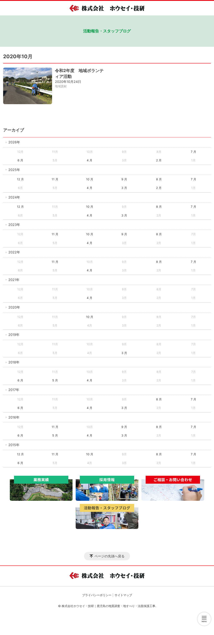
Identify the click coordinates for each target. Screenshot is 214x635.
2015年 (13, 445)
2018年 (13, 362)
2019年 (13, 335)
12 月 (20, 179)
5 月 (55, 380)
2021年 (13, 280)
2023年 (14, 225)
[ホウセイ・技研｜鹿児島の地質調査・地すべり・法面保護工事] (107, 8)
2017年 (13, 390)
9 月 (124, 179)
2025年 (14, 170)
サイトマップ (123, 595)
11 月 (55, 179)
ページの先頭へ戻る (109, 556)
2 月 (159, 160)
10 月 (89, 179)
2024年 (14, 197)
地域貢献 (61, 86)
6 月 (20, 160)
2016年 (13, 417)
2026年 (14, 142)
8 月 (159, 179)
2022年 (14, 252)
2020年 (14, 307)
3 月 (124, 188)
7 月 (193, 151)
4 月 (89, 160)
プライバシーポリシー (96, 595)
